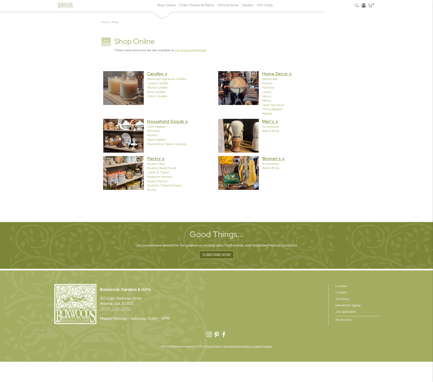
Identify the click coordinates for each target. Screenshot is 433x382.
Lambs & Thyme (158, 172)
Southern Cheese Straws (164, 185)
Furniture (268, 87)
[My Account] (363, 5)
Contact (341, 292)
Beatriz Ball (269, 79)
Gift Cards (265, 5)
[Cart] (370, 5)
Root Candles (156, 92)
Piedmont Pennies (159, 177)
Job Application (345, 312)
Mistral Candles (157, 87)
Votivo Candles (157, 96)
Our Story (342, 299)
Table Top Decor (273, 105)
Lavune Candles (157, 83)
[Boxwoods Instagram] (209, 337)
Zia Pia (151, 190)
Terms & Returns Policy (236, 346)
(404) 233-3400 (115, 308)
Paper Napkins (156, 139)
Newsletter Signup (348, 305)
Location (341, 286)
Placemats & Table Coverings (167, 144)
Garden (247, 5)
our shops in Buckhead (190, 50)
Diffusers (153, 131)
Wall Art (267, 113)
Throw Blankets (272, 109)
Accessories (270, 126)
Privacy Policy (213, 346)
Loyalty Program (262, 346)
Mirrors (266, 96)
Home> (106, 22)
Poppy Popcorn (157, 181)
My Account (343, 319)
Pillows (266, 100)
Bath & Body (270, 131)
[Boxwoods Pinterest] (216, 337)
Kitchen (152, 135)
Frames (267, 83)
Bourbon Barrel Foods (161, 168)
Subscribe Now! (216, 255)
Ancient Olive (156, 164)
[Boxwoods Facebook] (223, 337)
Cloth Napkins (156, 126)
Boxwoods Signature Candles (166, 79)
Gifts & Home (228, 5)
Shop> (115, 22)
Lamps (266, 92)
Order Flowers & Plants (196, 5)
